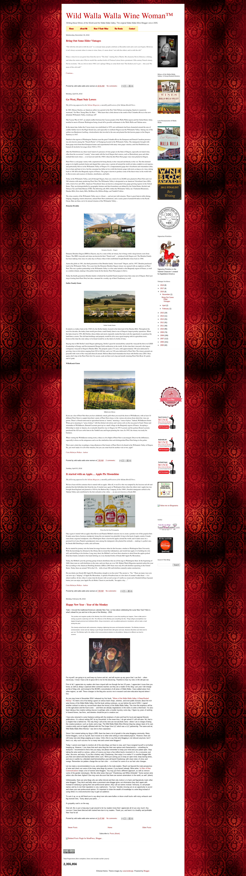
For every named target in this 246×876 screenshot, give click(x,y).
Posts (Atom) (115, 833)
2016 (162, 292)
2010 (162, 329)
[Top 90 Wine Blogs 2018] (171, 406)
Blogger (146, 871)
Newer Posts (72, 827)
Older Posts (146, 827)
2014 (162, 316)
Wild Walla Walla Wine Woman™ (119, 15)
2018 (162, 285)
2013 (162, 319)
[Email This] (122, 86)
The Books (119, 28)
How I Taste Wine (101, 28)
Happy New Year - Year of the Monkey (87, 604)
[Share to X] (127, 86)
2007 (162, 339)
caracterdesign (127, 871)
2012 (162, 322)
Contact (132, 28)
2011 (162, 326)
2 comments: (111, 460)
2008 (162, 335)
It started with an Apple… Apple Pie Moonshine (92, 474)
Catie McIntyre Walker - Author (77, 452)
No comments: (112, 86)
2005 (162, 345)
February (165, 309)
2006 (162, 342)
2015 (162, 313)
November (166, 294)
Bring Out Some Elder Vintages (83, 41)
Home (71, 28)
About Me (83, 28)
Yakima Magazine (94, 105)
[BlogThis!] (125, 86)
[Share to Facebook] (130, 86)
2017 (162, 288)
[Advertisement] (170, 366)
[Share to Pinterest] (132, 86)
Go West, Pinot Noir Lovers (81, 99)
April (164, 305)
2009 (162, 332)
